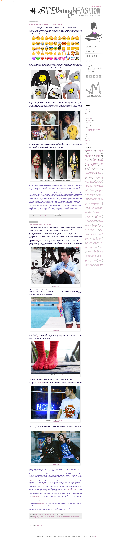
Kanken (100, 229)
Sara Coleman (87, 255)
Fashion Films (100, 164)
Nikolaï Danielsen (89, 243)
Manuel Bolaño (92, 237)
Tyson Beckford (88, 260)
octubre (89, 118)
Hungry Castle (88, 225)
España (100, 216)
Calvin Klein (100, 181)
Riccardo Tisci (95, 251)
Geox (91, 221)
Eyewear (62, 516)
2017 (87, 113)
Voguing (86, 264)
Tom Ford (92, 191)
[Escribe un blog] (56, 215)
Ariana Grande (92, 200)
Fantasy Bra (98, 183)
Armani (95, 178)
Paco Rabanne (94, 246)
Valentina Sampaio (93, 261)
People (36, 517)
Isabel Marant (92, 226)
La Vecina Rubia (100, 187)
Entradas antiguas (77, 523)
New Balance (100, 242)
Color (86, 163)
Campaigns (88, 156)
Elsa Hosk (95, 216)
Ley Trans (98, 233)
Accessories (35, 516)
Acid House (35, 216)
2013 (87, 143)
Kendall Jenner (92, 187)
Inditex (100, 225)
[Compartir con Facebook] (59, 215)
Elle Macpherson (88, 216)
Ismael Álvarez (56, 286)
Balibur (36, 240)
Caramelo (97, 207)
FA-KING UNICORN (68, 516)
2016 (87, 138)
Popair (86, 248)
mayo (88, 124)
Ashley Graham (99, 200)
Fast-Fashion (100, 160)
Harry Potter (94, 222)
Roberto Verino (98, 252)
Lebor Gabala (91, 233)
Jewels (96, 229)
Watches (92, 177)
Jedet (86, 229)
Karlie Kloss (93, 173)
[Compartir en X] (57, 215)
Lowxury (99, 173)
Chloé (93, 208)
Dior (97, 167)
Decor (86, 212)
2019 (87, 109)
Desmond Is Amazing (97, 212)
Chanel (95, 182)
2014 (87, 142)
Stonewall (101, 257)
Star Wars (99, 256)
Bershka (100, 204)
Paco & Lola (87, 246)
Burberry (86, 181)
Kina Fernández (95, 230)
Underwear (95, 163)
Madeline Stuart (88, 235)
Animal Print (94, 199)
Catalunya (89, 208)
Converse (97, 209)
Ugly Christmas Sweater (97, 260)
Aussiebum (87, 180)
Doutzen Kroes (87, 213)
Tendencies (87, 159)
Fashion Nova (98, 217)
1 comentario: (49, 215)
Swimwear (87, 191)
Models (100, 152)
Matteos (86, 239)
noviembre (89, 116)
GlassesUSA (100, 221)
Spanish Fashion (41, 517)
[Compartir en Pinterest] (60, 215)
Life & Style (97, 156)
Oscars (89, 244)
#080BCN (99, 161)
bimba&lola (94, 266)
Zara (102, 177)
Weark (91, 264)
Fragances (91, 172)
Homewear (101, 224)
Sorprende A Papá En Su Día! (40, 225)
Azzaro (91, 202)
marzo (88, 127)
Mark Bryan (87, 238)
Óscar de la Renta (89, 193)
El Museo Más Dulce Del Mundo (91, 215)
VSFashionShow (90, 161)
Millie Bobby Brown (97, 239)
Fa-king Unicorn (61, 425)
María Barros (94, 238)
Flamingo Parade (57, 292)
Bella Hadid (98, 180)
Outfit (100, 244)
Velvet (100, 261)
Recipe (90, 251)
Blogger (94, 536)
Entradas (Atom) (38, 525)
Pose (90, 248)
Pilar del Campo (99, 247)
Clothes (48, 516)
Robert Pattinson (90, 252)
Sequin (100, 255)
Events (98, 153)
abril (88, 125)
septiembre (89, 120)
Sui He (87, 259)
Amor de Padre (40, 382)
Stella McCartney (95, 257)
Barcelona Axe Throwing (95, 203)
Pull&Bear (94, 176)
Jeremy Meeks (91, 229)
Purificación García (89, 250)
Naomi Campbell (97, 174)
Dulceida (93, 213)
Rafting (96, 250)
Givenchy (95, 221)
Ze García (91, 265)
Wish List (97, 177)
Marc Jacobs (88, 174)
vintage (86, 268)
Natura (91, 242)
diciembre (89, 115)
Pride (98, 189)
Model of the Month (91, 160)
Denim (90, 212)
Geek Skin (87, 221)
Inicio (56, 523)
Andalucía (100, 198)
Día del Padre (57, 516)
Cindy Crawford (98, 169)
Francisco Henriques (97, 185)
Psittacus (101, 248)
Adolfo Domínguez (90, 194)
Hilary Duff (95, 224)
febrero (89, 134)
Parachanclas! (40, 336)
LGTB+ (88, 165)
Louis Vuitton (93, 189)
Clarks (86, 209)
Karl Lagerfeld (87, 230)
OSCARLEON (96, 243)
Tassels (95, 259)
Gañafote (99, 220)
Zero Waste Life (98, 265)
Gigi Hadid (97, 172)
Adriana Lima (98, 194)
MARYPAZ (99, 234)
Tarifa (91, 259)
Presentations (97, 158)
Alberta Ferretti (93, 195)
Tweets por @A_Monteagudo (91, 101)
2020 (87, 108)
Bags (95, 202)
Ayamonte (87, 202)
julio (88, 122)
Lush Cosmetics (93, 234)
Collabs (101, 159)
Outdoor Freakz (95, 244)
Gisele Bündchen (88, 186)
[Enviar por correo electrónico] (54, 215)
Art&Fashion (40, 216)
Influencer (88, 168)
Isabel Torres (99, 226)
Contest (99, 182)
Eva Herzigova (87, 217)
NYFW (87, 242)
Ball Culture (99, 202)
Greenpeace (88, 222)
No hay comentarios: (51, 514)
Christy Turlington (98, 208)
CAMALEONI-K (93, 181)
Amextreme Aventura (93, 198)
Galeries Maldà (93, 220)
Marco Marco (99, 237)
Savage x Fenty (94, 255)
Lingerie (87, 189)
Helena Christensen (88, 224)
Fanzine (93, 217)
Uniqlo (86, 261)
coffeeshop (99, 266)
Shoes (93, 168)
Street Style (98, 190)
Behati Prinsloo (94, 204)
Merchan (91, 239)
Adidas (101, 193)
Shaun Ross (94, 256)
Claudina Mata (91, 209)
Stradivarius (91, 190)
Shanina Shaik (87, 256)
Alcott (100, 195)
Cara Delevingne (92, 207)
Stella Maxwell (87, 257)
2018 (87, 111)
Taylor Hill (99, 259)
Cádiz (92, 211)
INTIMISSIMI (95, 225)
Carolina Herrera (89, 182)
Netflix (95, 242)
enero (88, 136)
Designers (53, 516)
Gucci (95, 186)
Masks (100, 238)
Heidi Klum (100, 222)
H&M (90, 163)
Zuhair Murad (87, 266)
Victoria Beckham (99, 191)
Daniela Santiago (98, 211)
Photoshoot (94, 165)
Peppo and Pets (91, 247)
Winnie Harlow (96, 264)
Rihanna (101, 251)
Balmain (91, 169)
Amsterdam (89, 178)
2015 (87, 140)
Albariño (86, 195)
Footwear (101, 167)
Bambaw (86, 203)
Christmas (92, 167)
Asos (100, 178)
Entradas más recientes (34, 523)
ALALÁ (96, 168)
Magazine (95, 159)
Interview (86, 226)
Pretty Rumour (95, 248)
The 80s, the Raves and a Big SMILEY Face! (45, 24)
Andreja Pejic (87, 199)
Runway (98, 155)
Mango (94, 235)
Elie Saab (100, 215)
